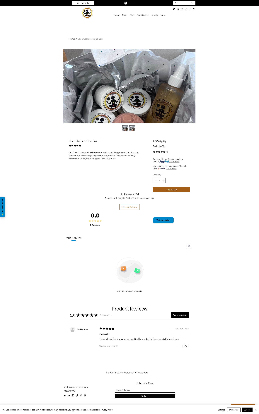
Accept (247, 409)
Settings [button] (221, 409)
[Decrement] (155, 180)
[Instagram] (182, 9)
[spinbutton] (159, 180)
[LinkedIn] (178, 9)
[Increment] (163, 180)
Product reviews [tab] (73, 238)
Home (72, 39)
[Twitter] (174, 9)
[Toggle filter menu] (189, 246)
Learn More (174, 162)
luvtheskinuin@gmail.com (76, 387)
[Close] (255, 410)
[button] (111, 315)
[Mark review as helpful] (185, 346)
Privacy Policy (107, 409)
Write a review (163, 220)
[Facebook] (190, 9)
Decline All (233, 409)
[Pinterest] (194, 9)
